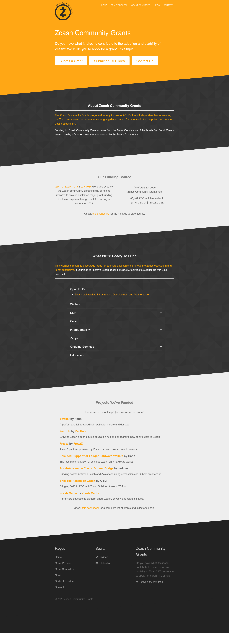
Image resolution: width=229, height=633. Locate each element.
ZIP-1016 (86, 186)
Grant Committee (140, 5)
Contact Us (144, 60)
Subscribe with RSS (152, 581)
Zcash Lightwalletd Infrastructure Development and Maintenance (112, 294)
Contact (168, 5)
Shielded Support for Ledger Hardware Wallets (91, 456)
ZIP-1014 (60, 186)
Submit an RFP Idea (109, 60)
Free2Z (78, 443)
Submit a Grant (71, 60)
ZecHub (65, 431)
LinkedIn (104, 563)
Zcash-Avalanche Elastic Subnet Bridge (86, 468)
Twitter (103, 557)
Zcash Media (68, 493)
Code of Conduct (64, 581)
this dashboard (100, 213)
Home (104, 5)
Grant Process (119, 5)
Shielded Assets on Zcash (77, 481)
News (157, 5)
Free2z (64, 443)
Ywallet (65, 419)
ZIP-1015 (72, 186)
